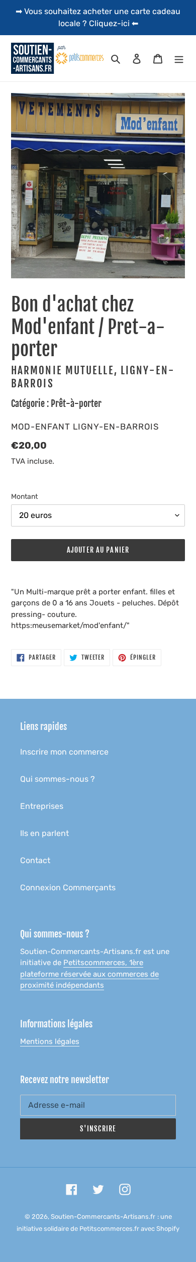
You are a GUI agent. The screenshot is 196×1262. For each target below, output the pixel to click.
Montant (24, 496)
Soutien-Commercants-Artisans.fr (103, 1216)
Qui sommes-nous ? (57, 779)
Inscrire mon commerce (64, 752)
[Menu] (178, 58)
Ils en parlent (44, 833)
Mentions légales (49, 1041)
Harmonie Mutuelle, (64, 370)
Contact (35, 860)
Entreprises (41, 806)
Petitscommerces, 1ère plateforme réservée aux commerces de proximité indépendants (89, 974)
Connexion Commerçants (68, 887)
